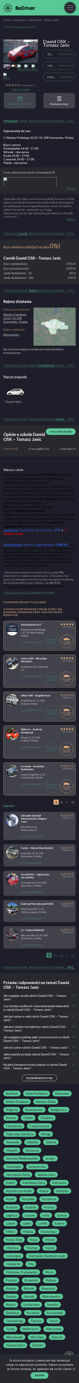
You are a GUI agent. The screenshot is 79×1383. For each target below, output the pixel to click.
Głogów (12, 1150)
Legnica (11, 1215)
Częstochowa (39, 1126)
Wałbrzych (30, 1329)
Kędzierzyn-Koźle (19, 1191)
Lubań (10, 1223)
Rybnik (29, 1288)
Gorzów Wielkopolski (22, 1158)
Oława (50, 1239)
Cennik (22, 120)
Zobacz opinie (20, 89)
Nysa (33, 1239)
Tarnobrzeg (14, 1321)
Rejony (33, 120)
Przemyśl (31, 1280)
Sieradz (29, 1296)
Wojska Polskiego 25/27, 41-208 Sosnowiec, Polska (15, 318)
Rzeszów (48, 1288)
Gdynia (51, 1142)
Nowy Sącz (49, 1231)
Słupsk (11, 1304)
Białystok (62, 1093)
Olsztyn (31, 1248)
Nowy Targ (14, 1239)
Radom (11, 1288)
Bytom (11, 1118)
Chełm (28, 1118)
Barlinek (12, 1093)
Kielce (43, 1191)
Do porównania (33, 642)
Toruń (53, 1321)
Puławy (51, 1280)
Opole (49, 1248)
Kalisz (10, 1183)
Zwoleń (37, 1345)
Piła (31, 1264)
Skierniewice (51, 1296)
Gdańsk (32, 1142)
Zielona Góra (15, 1345)
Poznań (11, 1280)
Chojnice (46, 1118)
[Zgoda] (74, 1369)
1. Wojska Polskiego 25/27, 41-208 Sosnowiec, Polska (38, 137)
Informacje (10, 120)
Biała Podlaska (36, 1093)
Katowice (59, 1183)
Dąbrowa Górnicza (19, 1134)
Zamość (57, 1337)
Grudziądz (13, 1167)
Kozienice (49, 1199)
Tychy (10, 1329)
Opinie (60, 120)
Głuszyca (32, 1150)
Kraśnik (30, 1207)
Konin (10, 1199)
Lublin (42, 1223)
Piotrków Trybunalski (21, 1272)
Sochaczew (31, 1304)
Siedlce (11, 1296)
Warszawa (53, 1329)
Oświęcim (13, 1264)
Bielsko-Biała (46, 1102)
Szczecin (33, 1313)
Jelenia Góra (46, 1175)
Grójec (50, 1158)
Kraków (11, 1207)
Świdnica (12, 1313)
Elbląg (45, 1134)
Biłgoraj (12, 1110)
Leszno (30, 1215)
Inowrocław (37, 1167)
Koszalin (28, 1199)
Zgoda (39, 1375)
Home (7, 20)
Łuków (59, 1223)
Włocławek (14, 1337)
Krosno (49, 1207)
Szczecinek (55, 1313)
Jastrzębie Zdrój (18, 1175)
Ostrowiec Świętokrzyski (46, 1256)
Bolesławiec (34, 1110)
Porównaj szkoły (59, 104)
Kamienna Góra (33, 1183)
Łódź (46, 1215)
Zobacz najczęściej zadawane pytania (28, 592)
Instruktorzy (46, 120)
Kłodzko (62, 1191)
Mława (28, 1231)
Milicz (10, 1231)
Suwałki (52, 1304)
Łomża (62, 1215)
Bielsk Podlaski (17, 1102)
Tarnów (36, 1321)
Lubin (27, 1223)
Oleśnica (12, 1248)
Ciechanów (14, 1126)
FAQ (70, 120)
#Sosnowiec (11, 334)
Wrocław (37, 1337)
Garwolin (12, 1142)
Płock (49, 1272)
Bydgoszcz (59, 1110)
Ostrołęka (13, 1256)
